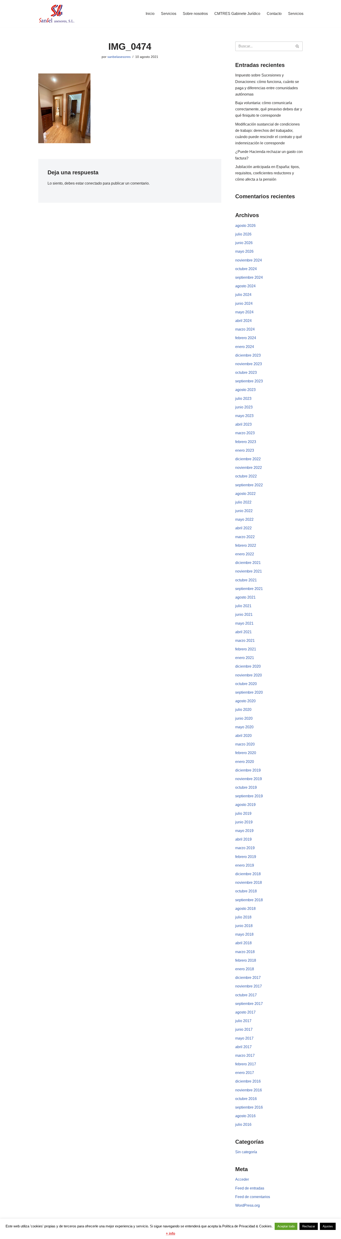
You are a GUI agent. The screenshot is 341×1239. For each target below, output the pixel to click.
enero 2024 (244, 347)
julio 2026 (243, 234)
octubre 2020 (246, 684)
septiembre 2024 (249, 277)
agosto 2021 (245, 597)
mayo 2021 (244, 623)
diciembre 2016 (248, 1081)
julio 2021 (243, 606)
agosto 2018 (245, 909)
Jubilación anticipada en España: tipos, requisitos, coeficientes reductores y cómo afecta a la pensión (267, 173)
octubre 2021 (246, 580)
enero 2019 (244, 865)
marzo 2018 (245, 952)
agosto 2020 (245, 701)
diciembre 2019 (248, 770)
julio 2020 (243, 710)
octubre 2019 (246, 787)
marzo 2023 (245, 433)
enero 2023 (244, 450)
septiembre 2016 (249, 1107)
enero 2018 (244, 969)
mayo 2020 (244, 727)
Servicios (168, 14)
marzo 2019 (245, 848)
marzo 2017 (245, 1055)
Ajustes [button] (328, 1226)
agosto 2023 (245, 390)
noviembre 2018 (248, 883)
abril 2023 (243, 424)
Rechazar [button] (308, 1226)
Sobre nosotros (195, 14)
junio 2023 (244, 407)
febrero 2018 (245, 960)
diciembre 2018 (248, 874)
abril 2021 (243, 632)
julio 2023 (243, 399)
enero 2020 (244, 762)
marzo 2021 (245, 641)
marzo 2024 (245, 329)
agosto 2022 (245, 494)
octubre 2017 (246, 995)
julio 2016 (243, 1124)
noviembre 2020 (248, 675)
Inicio (150, 14)
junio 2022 (244, 511)
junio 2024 (244, 303)
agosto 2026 (245, 226)
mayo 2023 (244, 416)
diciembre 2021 (248, 563)
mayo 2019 (244, 831)
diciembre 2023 (248, 355)
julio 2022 (243, 502)
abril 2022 (243, 528)
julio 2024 (243, 295)
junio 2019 (244, 822)
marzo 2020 (245, 744)
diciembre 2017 (248, 978)
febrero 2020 (245, 753)
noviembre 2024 (248, 260)
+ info (170, 1233)
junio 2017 (244, 1029)
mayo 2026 (244, 251)
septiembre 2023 (249, 381)
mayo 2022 (244, 519)
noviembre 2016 (248, 1090)
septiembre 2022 (249, 485)
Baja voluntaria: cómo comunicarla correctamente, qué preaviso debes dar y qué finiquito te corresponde (268, 109)
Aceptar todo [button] (286, 1226)
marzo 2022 (245, 537)
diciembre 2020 (248, 666)
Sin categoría (246, 1152)
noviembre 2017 (248, 986)
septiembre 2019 (249, 796)
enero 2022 (244, 554)
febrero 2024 (245, 338)
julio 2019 (243, 813)
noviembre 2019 (248, 779)
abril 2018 (243, 943)
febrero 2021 (245, 649)
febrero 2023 (245, 442)
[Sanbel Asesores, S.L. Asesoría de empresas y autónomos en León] (56, 13)
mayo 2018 (244, 934)
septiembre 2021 (249, 589)
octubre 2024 (246, 269)
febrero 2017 (245, 1064)
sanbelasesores (119, 57)
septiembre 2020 (249, 692)
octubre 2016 (246, 1099)
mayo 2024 (244, 312)
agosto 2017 (245, 1012)
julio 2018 (243, 917)
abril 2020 (243, 736)
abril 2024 (243, 321)
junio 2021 (244, 614)
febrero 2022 (245, 545)
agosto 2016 (245, 1116)
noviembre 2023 (248, 364)
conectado (93, 183)
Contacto (274, 14)
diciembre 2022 (248, 459)
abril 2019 (243, 839)
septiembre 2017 (249, 1004)
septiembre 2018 (249, 900)
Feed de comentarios (252, 1197)
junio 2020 (244, 718)
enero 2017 (244, 1073)
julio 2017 (243, 1021)
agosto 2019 (245, 805)
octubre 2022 (246, 476)
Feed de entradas (249, 1188)
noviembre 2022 (248, 468)
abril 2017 (243, 1047)
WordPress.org (247, 1205)
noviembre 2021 (248, 571)
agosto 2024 (245, 286)
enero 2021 (244, 658)
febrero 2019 (245, 857)
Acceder (242, 1179)
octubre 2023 (246, 372)
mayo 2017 (244, 1038)
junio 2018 (244, 926)
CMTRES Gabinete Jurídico (237, 14)
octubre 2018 (246, 891)
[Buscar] (297, 46)
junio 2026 (244, 243)
